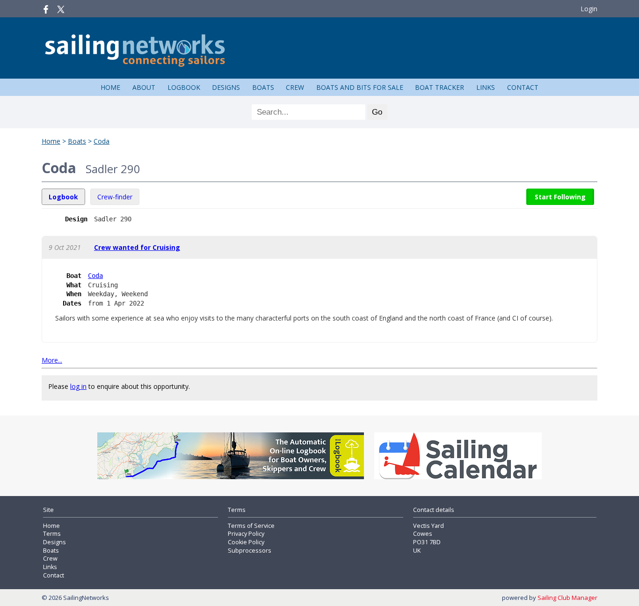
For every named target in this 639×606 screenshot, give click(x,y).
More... (52, 360)
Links (485, 87)
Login (589, 8)
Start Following (560, 196)
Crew (295, 87)
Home (110, 87)
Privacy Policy (246, 534)
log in (78, 386)
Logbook (183, 87)
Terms (52, 534)
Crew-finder (114, 196)
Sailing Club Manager (567, 597)
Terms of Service (251, 526)
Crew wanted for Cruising (137, 247)
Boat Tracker (439, 87)
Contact (522, 87)
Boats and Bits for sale (359, 87)
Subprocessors (249, 551)
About (143, 87)
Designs (226, 87)
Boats (263, 87)
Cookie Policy (246, 542)
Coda (101, 141)
